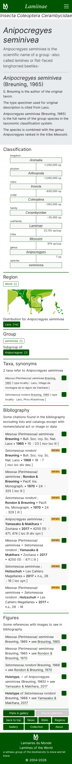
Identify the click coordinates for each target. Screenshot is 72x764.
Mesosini (36, 239)
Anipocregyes (36, 252)
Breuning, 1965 (49, 642)
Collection (36, 726)
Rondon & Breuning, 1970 (33, 670)
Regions (60, 720)
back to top (13, 720)
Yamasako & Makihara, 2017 (26, 686)
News (31, 720)
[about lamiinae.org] (8, 6)
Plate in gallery (18, 713)
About (59, 726)
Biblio (44, 720)
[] (16, 352)
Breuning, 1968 (40, 394)
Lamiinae (36, 225)
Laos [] (11, 324)
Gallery (13, 726)
